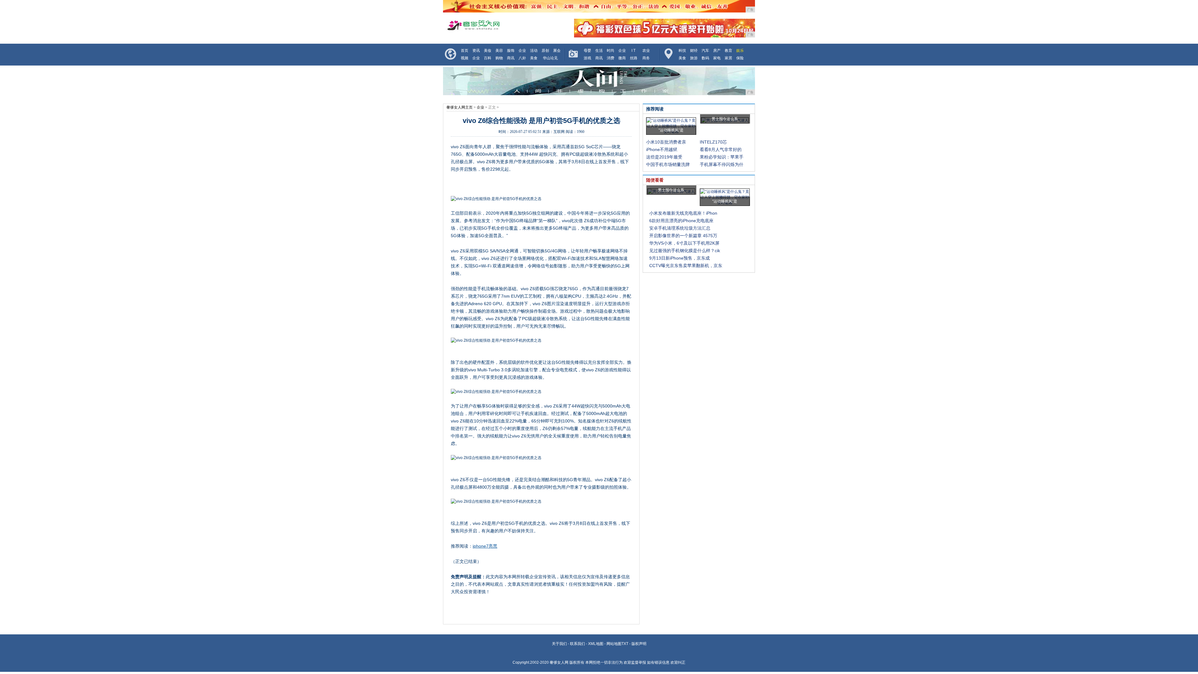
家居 (728, 58)
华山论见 (550, 58)
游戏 (587, 58)
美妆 (487, 50)
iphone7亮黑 (485, 546)
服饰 (510, 50)
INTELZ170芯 (713, 141)
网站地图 (613, 644)
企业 (522, 50)
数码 (705, 58)
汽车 (705, 50)
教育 (728, 50)
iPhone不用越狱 (661, 149)
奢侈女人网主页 (459, 107)
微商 (622, 58)
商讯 (510, 58)
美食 (534, 58)
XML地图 (595, 644)
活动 (534, 50)
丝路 (633, 58)
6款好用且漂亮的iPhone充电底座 (681, 220)
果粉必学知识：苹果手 (721, 156)
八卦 (522, 58)
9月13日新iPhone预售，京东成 (679, 258)
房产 (717, 50)
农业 (646, 50)
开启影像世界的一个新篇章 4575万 (683, 235)
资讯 (476, 50)
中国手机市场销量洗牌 (668, 164)
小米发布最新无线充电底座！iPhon (683, 213)
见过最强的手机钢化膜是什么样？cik (684, 250)
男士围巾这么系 (725, 119)
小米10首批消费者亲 (666, 141)
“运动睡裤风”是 (671, 130)
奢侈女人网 (559, 662)
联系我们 (577, 644)
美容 (499, 50)
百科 (487, 58)
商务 (646, 58)
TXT (624, 644)
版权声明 (638, 644)
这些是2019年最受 (664, 156)
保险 (740, 58)
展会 (557, 50)
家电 (717, 58)
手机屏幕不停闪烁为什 (721, 164)
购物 (499, 58)
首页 (464, 50)
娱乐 (740, 50)
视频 (464, 58)
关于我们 (559, 644)
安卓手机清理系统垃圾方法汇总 (679, 228)
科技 (682, 50)
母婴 (587, 50)
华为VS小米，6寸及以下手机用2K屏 (684, 243)
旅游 (694, 58)
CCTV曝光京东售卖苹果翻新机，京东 (685, 265)
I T (633, 50)
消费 (610, 58)
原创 (545, 50)
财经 (694, 50)
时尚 (610, 50)
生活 (599, 50)
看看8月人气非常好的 (721, 149)
